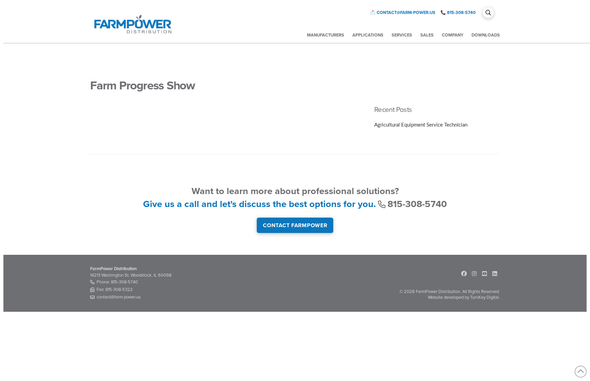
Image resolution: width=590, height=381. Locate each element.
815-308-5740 (461, 12)
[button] (488, 12)
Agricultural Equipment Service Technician (420, 125)
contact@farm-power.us (406, 12)
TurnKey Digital (484, 297)
